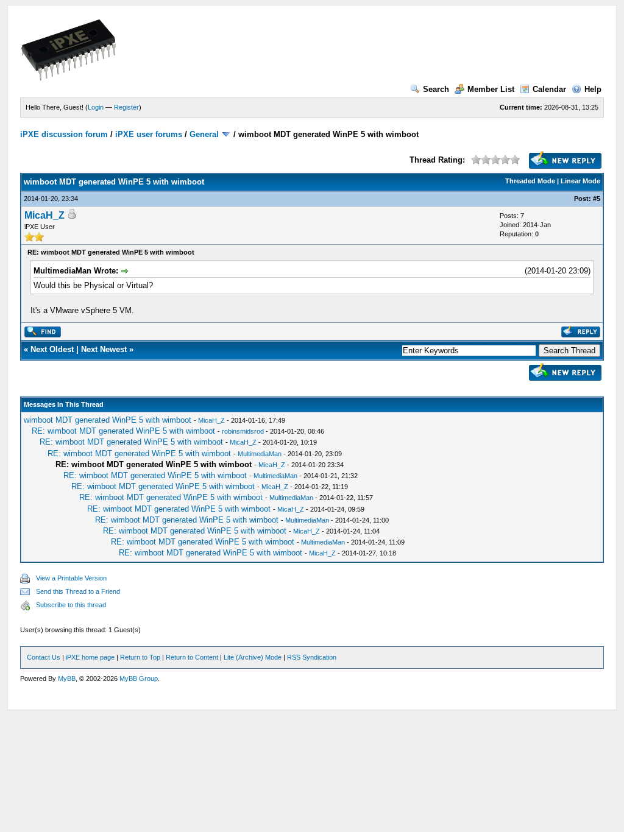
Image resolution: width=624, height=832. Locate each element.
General (204, 134)
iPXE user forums (148, 134)
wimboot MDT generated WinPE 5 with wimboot (107, 420)
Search (436, 89)
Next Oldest (52, 349)
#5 (596, 198)
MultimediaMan (260, 453)
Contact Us (43, 657)
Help (592, 89)
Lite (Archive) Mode (253, 657)
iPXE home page (90, 657)
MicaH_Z (44, 215)
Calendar (549, 89)
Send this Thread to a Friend (78, 591)
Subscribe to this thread (71, 604)
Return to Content (192, 657)
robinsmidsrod (243, 431)
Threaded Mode (530, 181)
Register (126, 107)
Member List (490, 89)
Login (96, 107)
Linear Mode (580, 181)
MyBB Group (138, 678)
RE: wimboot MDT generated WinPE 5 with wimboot (123, 430)
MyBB (67, 678)
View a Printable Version (71, 578)
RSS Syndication (311, 657)
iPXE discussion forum (64, 134)
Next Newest (104, 349)
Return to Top (140, 657)
